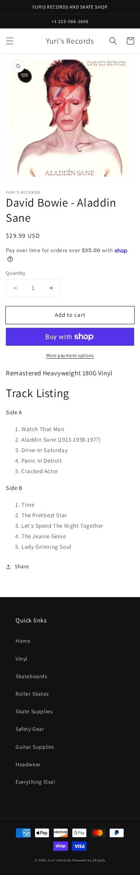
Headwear (28, 764)
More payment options (70, 355)
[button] (9, 40)
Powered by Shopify (88, 860)
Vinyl (22, 658)
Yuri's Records (59, 860)
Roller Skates (32, 693)
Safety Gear (30, 728)
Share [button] (22, 566)
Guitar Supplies (35, 746)
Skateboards (31, 676)
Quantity (15, 273)
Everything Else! (36, 781)
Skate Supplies (34, 711)
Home (23, 640)
